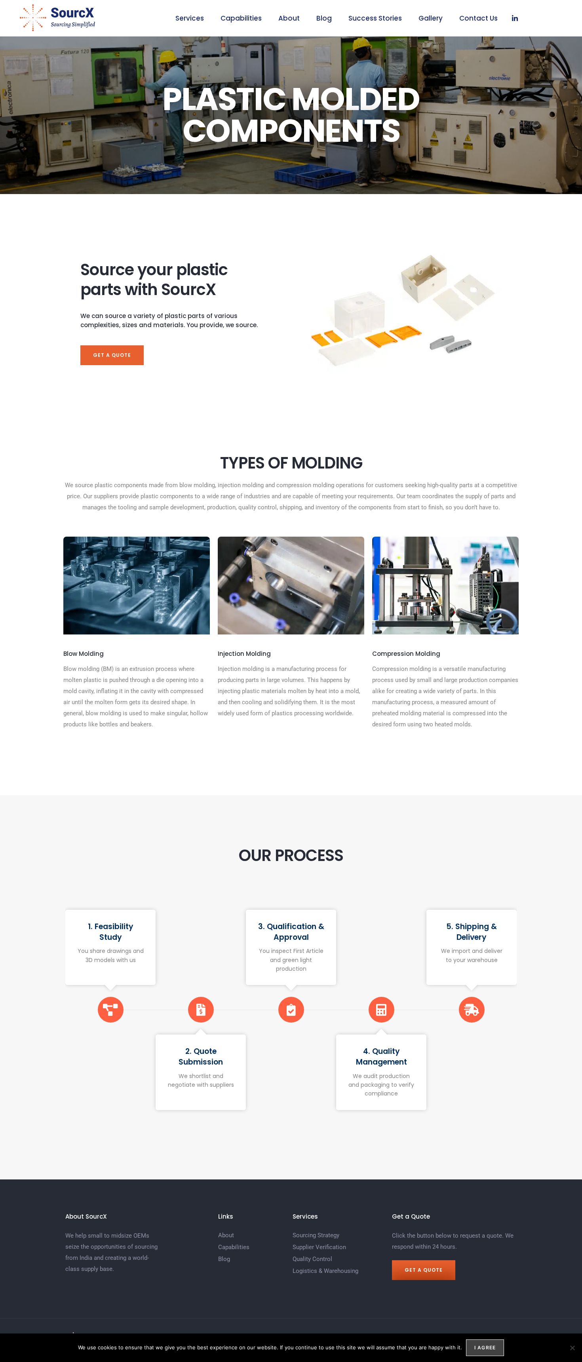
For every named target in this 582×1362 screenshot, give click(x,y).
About (289, 18)
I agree (485, 1348)
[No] (572, 1348)
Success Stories (375, 18)
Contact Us (478, 18)
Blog (324, 18)
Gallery (430, 18)
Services (189, 18)
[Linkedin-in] (514, 18)
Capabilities (241, 18)
